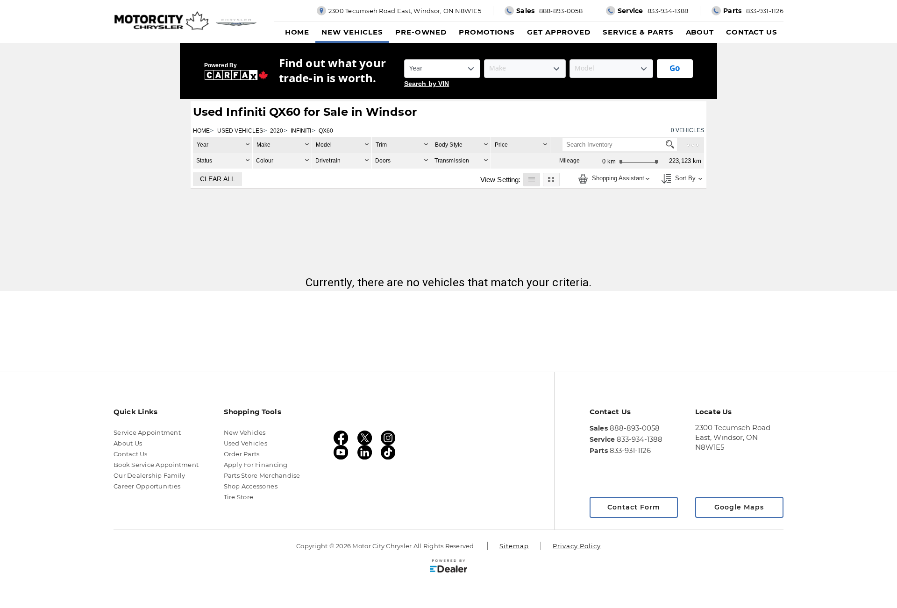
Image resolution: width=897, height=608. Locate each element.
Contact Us (751, 32)
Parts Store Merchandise (262, 475)
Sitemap (514, 546)
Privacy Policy (577, 546)
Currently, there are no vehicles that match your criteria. (449, 282)
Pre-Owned (421, 32)
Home (297, 32)
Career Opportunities (147, 486)
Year (202, 144)
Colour (265, 160)
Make (263, 144)
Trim (381, 144)
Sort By (684, 178)
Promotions (487, 32)
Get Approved (559, 32)
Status (204, 160)
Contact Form (633, 507)
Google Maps (739, 507)
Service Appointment (147, 432)
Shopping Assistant (617, 178)
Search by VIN (426, 83)
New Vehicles (352, 32)
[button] (531, 179)
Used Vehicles (245, 443)
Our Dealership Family (149, 475)
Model (324, 144)
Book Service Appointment (156, 464)
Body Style (449, 144)
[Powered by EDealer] (448, 566)
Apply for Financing (256, 464)
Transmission (451, 160)
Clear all (217, 179)
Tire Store (239, 497)
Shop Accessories (251, 486)
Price (501, 144)
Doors (383, 160)
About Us (128, 443)
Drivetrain (328, 160)
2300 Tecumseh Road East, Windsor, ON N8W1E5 (732, 437)
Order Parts (242, 454)
